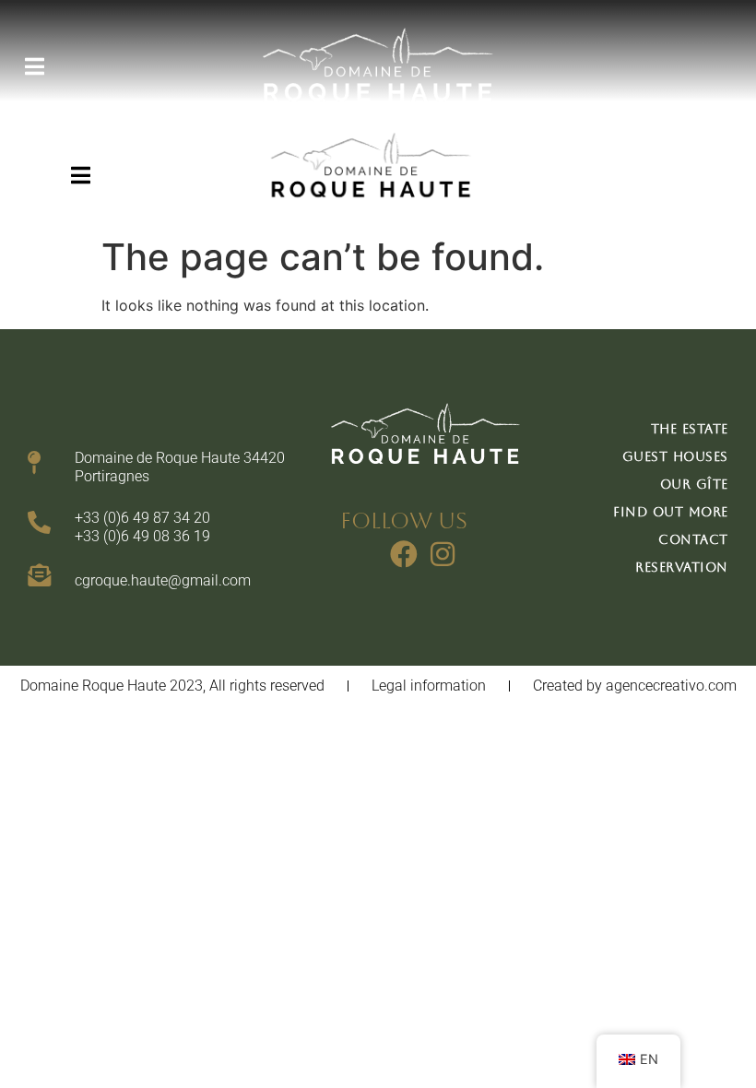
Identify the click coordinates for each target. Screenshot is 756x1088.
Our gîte (694, 484)
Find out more (670, 511)
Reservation (681, 567)
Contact (693, 539)
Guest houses (675, 456)
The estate (689, 428)
